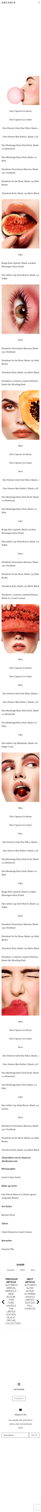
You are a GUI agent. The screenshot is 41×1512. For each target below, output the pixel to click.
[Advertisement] (20, 50)
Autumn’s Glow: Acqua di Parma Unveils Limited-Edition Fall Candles (30, 1294)
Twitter (22, 1270)
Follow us (18, 1398)
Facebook (10, 1270)
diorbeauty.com (9, 1161)
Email (33, 1270)
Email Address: (9, 1435)
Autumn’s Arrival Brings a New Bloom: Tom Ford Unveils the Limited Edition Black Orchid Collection (11, 1301)
